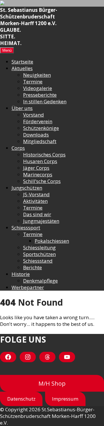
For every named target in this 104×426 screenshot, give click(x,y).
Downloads (36, 134)
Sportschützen (39, 254)
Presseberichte (40, 94)
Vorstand (33, 114)
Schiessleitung (39, 247)
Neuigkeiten (37, 75)
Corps (18, 148)
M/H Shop (52, 383)
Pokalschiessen (52, 241)
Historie (21, 274)
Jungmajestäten (41, 221)
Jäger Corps (36, 168)
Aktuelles (22, 68)
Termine (32, 81)
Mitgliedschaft (39, 141)
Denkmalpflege (40, 280)
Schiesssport (26, 227)
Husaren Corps (40, 161)
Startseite (22, 61)
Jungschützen (27, 187)
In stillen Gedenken (44, 101)
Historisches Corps (44, 154)
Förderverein (37, 121)
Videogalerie (37, 88)
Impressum (65, 398)
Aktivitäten (35, 201)
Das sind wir (37, 214)
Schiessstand (38, 260)
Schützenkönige (41, 128)
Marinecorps (37, 174)
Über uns (22, 108)
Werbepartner (28, 287)
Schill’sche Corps (42, 181)
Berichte (32, 267)
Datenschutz (21, 398)
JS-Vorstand (36, 194)
